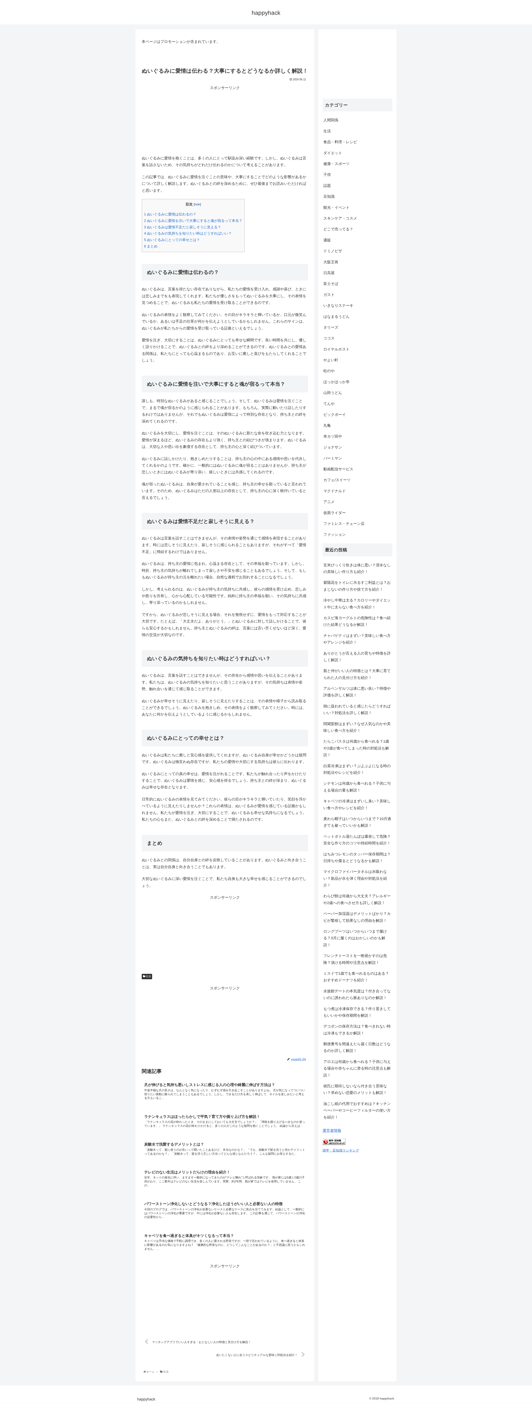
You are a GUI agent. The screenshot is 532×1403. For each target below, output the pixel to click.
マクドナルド (334, 491)
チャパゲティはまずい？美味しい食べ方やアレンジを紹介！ (357, 639)
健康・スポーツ (336, 164)
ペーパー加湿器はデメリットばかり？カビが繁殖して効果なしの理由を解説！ (357, 917)
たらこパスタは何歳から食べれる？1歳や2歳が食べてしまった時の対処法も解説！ (356, 748)
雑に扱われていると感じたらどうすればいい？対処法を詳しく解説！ (357, 709)
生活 (148, 976)
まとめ (151, 246)
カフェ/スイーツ (337, 480)
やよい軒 (330, 360)
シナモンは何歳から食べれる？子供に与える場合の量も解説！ (357, 786)
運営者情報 (332, 1130)
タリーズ (330, 327)
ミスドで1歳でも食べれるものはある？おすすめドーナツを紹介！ (356, 976)
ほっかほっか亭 (336, 382)
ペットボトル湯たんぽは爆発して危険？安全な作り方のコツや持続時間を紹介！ (357, 839)
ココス (329, 338)
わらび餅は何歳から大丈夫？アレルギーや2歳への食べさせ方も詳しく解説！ (357, 899)
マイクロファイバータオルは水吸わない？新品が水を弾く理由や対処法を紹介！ (355, 878)
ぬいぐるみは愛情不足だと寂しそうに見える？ (182, 227)
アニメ (329, 502)
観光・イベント (336, 207)
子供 (327, 175)
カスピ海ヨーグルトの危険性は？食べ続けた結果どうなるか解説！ (357, 621)
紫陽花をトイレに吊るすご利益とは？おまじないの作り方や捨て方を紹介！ (357, 585)
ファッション (334, 534)
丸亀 (327, 425)
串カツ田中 (332, 436)
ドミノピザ (332, 251)
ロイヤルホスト (336, 349)
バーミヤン (332, 458)
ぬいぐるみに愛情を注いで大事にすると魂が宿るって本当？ (193, 221)
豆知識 (329, 196)
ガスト (329, 295)
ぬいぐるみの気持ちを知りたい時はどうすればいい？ (188, 233)
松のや (329, 371)
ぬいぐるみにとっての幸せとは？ (172, 240)
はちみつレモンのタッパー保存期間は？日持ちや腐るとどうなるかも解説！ (357, 857)
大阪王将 (330, 262)
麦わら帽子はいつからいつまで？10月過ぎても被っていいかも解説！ (357, 822)
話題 (327, 186)
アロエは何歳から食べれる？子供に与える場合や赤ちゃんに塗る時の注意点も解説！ (357, 1068)
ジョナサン (332, 447)
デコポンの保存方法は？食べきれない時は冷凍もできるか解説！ (357, 1029)
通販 (327, 240)
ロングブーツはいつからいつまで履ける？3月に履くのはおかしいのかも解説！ (355, 938)
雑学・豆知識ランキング (341, 1150)
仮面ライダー (334, 513)
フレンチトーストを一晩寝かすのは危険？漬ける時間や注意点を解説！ (355, 959)
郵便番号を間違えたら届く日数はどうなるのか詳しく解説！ (357, 1047)
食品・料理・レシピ (340, 142)
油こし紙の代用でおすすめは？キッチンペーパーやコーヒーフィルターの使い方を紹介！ (357, 1110)
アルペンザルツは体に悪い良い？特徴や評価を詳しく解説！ (357, 691)
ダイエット (332, 153)
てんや (329, 404)
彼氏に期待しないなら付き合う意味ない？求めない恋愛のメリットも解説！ (355, 1089)
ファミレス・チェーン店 (344, 524)
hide (197, 204)
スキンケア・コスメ (340, 218)
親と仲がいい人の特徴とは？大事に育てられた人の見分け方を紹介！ (357, 674)
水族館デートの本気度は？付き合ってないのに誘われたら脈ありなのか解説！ (357, 994)
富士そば (330, 284)
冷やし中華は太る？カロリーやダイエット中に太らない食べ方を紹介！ (357, 603)
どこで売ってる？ (338, 229)
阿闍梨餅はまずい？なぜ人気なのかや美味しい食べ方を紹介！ (357, 727)
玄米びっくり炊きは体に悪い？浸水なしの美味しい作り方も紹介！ (357, 568)
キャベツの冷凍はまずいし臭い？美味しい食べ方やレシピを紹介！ (357, 804)
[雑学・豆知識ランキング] (334, 1144)
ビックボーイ (334, 415)
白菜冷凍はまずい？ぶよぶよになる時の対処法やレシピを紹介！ (357, 769)
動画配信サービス (338, 469)
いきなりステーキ (338, 305)
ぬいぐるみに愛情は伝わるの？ (170, 214)
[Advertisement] (225, 120)
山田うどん (332, 393)
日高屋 (329, 273)
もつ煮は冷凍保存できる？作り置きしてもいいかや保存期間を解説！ (357, 1012)
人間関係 (330, 120)
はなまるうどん (336, 316)
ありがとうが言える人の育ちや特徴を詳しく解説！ (357, 656)
